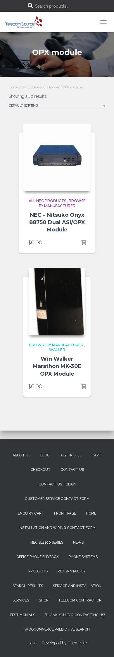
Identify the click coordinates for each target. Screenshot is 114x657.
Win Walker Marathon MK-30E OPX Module (57, 366)
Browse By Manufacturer (62, 203)
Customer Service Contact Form (57, 499)
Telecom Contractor (79, 600)
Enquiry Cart (31, 513)
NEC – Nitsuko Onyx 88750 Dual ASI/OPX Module (57, 222)
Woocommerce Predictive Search (57, 629)
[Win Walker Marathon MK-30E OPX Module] (57, 301)
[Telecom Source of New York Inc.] (26, 22)
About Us (21, 455)
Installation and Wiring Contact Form (57, 528)
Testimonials (22, 615)
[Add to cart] (83, 243)
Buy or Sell (71, 455)
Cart (96, 455)
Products (38, 571)
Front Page (65, 513)
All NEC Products (47, 201)
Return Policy (72, 571)
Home (13, 87)
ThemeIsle (77, 643)
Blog (45, 455)
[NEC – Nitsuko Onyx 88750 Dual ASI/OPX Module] (57, 157)
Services (21, 600)
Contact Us (72, 470)
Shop (26, 87)
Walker (57, 349)
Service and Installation (77, 586)
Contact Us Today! (57, 484)
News (78, 542)
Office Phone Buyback (37, 557)
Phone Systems (83, 557)
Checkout (40, 470)
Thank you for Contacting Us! (75, 615)
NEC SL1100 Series (46, 542)
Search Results (28, 586)
